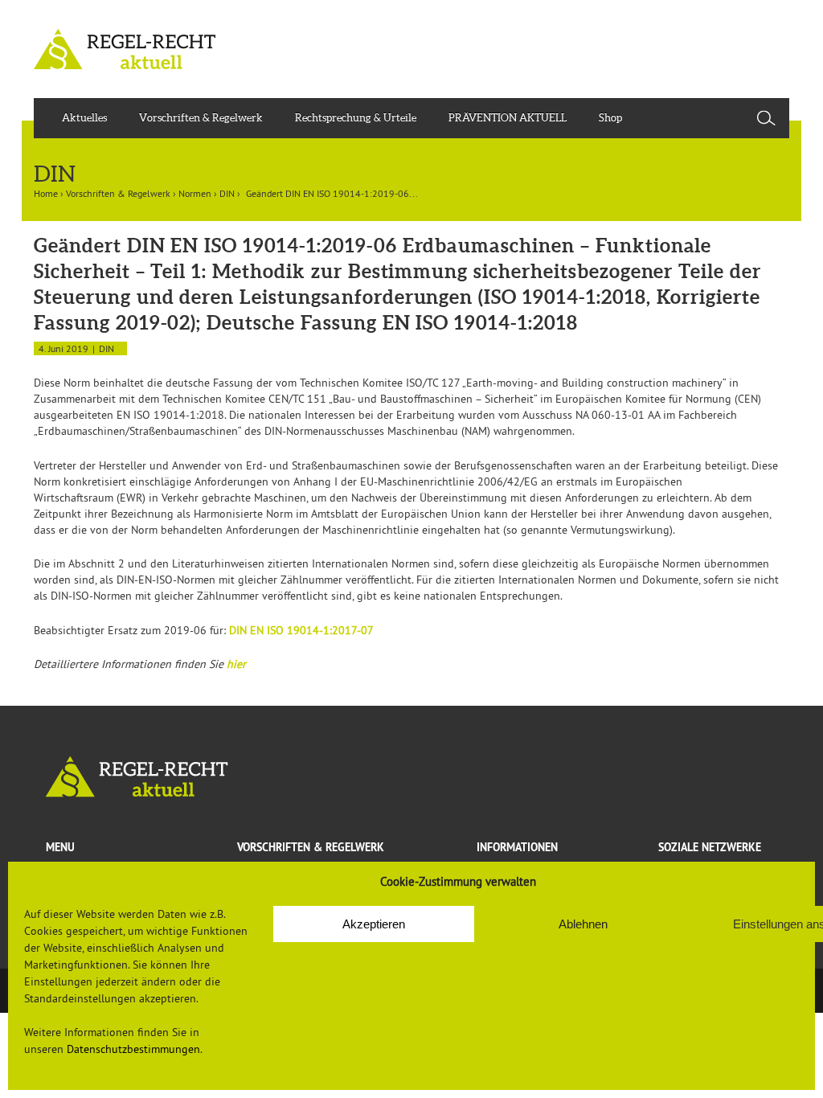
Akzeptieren (373, 924)
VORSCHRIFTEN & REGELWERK (310, 847)
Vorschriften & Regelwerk (201, 118)
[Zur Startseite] (411, 776)
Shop (610, 118)
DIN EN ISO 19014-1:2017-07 (301, 630)
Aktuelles (84, 118)
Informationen (517, 847)
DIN (227, 193)
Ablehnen (583, 924)
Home (46, 193)
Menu (60, 847)
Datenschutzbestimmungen (133, 1049)
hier (236, 664)
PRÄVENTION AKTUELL (507, 118)
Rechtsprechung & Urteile (355, 118)
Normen (194, 193)
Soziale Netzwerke (709, 847)
